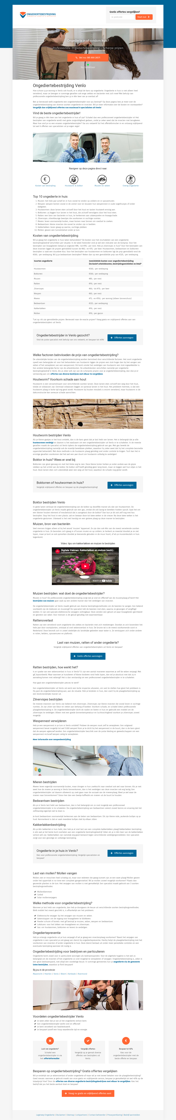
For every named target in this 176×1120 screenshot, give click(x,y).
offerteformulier (52, 1058)
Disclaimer (60, 1115)
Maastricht (37, 974)
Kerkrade (72, 974)
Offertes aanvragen (123, 337)
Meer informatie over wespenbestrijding (52, 739)
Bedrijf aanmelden (132, 1115)
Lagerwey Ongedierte (45, 1115)
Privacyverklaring (114, 1115)
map (72, 1115)
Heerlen (48, 974)
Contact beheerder (97, 1115)
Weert (63, 974)
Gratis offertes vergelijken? (125, 11)
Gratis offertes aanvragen (89, 656)
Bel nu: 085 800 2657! (89, 57)
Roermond (82, 974)
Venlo (56, 974)
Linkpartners (81, 1115)
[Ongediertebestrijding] (38, 15)
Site (68, 1115)
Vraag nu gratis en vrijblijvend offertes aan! (89, 1093)
